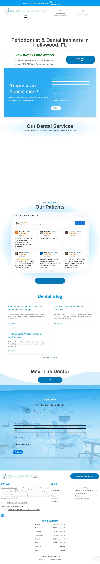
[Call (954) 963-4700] (51, 2)
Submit (56, 108)
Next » (55, 357)
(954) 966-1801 (22, 503)
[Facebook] (2, 515)
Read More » (12, 323)
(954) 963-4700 (12, 503)
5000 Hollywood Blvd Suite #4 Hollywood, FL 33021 (24, 510)
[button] (25, 17)
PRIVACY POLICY (55, 556)
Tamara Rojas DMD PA (9, 488)
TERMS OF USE (44, 556)
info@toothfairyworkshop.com (14, 506)
